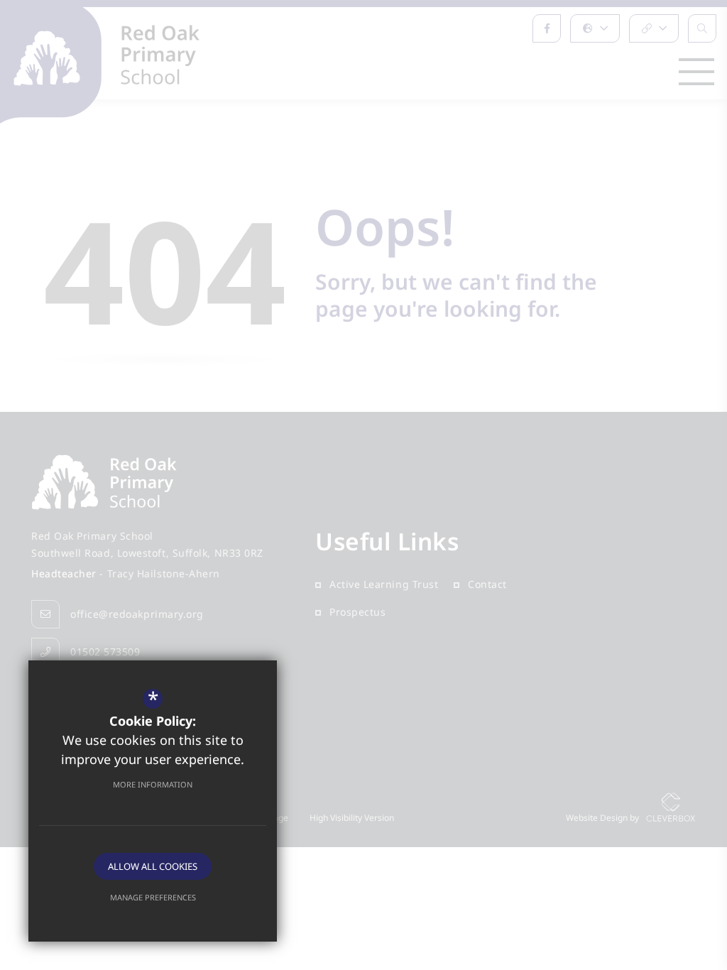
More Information (152, 784)
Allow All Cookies (152, 866)
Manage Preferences (153, 897)
